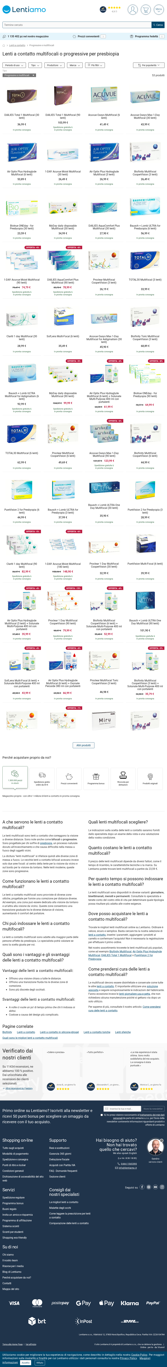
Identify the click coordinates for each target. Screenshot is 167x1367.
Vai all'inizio (31, 1344)
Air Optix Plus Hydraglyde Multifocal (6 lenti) (21, 173)
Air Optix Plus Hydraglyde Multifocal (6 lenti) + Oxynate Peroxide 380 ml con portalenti (62, 683)
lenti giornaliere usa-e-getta (134, 994)
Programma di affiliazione (17, 1220)
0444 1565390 (129, 1163)
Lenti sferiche (123, 1032)
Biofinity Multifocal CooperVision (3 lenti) (145, 173)
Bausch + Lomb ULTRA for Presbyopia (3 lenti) (63, 511)
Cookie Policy (139, 1355)
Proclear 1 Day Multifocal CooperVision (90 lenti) (62, 622)
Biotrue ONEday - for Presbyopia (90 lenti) (145, 395)
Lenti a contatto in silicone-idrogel (59, 1032)
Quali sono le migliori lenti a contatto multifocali (30, 1038)
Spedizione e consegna (15, 1159)
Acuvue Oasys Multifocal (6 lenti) (104, 116)
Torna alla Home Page (12, 1344)
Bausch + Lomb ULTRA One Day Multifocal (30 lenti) (104, 506)
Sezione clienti (57, 1176)
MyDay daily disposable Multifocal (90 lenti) (63, 395)
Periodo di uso (12, 65)
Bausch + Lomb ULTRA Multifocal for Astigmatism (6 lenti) (22, 396)
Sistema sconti (10, 1226)
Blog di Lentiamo (11, 1272)
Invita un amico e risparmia (17, 1214)
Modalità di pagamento (15, 1153)
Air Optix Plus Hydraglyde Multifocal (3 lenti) (104, 173)
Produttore (53, 65)
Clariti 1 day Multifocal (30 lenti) (22, 338)
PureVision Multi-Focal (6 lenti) (145, 563)
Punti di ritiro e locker (14, 1165)
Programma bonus (12, 1203)
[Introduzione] (3, 45)
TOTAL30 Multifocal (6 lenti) (21, 453)
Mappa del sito (10, 1289)
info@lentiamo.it (128, 1167)
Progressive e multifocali (17, 75)
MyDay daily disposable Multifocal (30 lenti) (63, 227)
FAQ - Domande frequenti (63, 1170)
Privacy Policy (128, 1358)
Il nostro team (10, 1260)
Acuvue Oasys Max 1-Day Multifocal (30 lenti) (145, 116)
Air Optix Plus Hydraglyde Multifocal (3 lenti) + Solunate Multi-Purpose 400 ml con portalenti (22, 625)
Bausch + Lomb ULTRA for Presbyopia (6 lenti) (145, 227)
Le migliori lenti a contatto (63, 1202)
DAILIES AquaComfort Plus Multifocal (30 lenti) (104, 227)
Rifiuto (40, 1362)
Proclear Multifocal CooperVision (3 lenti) (104, 281)
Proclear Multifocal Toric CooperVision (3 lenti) (104, 682)
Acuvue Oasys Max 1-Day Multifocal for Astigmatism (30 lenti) (104, 339)
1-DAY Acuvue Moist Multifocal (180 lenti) (63, 565)
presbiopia (46, 843)
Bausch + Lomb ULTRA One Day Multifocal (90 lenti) (145, 622)
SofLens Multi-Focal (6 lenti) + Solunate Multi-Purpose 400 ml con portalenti (22, 683)
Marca (73, 65)
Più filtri (95, 65)
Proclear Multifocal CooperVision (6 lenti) (63, 454)
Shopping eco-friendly (14, 1237)
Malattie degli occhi (60, 1208)
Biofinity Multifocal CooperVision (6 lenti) (145, 454)
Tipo (33, 65)
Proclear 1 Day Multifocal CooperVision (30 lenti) (104, 565)
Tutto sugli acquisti (13, 1148)
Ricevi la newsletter (153, 1108)
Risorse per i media (12, 1266)
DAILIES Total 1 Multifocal (116, 955)
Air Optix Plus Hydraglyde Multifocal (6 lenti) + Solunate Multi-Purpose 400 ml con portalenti (104, 397)
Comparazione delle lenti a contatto (69, 1223)
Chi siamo (8, 1254)
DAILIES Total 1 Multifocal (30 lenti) (21, 116)
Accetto (26, 1362)
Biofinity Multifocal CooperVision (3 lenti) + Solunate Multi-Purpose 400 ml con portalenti (145, 685)
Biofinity (7, 1032)
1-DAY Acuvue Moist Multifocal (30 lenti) (63, 173)
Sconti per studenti (12, 1232)
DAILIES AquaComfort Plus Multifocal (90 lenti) (62, 281)
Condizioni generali (13, 1170)
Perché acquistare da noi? (16, 1277)
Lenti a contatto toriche (97, 1032)
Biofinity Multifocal (120, 951)
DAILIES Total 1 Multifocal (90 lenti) (63, 116)
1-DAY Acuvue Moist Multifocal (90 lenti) (22, 281)
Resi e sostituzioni (59, 1148)
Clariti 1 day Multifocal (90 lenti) (22, 565)
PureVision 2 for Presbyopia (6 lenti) (21, 511)
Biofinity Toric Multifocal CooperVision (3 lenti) (145, 338)
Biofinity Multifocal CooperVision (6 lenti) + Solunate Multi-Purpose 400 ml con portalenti (104, 625)
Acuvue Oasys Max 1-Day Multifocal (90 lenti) (104, 454)
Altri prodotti (83, 745)
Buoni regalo (9, 1209)
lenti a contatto (97, 935)
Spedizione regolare (13, 1197)
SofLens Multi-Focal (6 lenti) (63, 336)
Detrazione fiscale (59, 1159)
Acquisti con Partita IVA (62, 1165)
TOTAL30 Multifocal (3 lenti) (145, 279)
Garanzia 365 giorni (60, 1153)
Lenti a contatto (17, 45)
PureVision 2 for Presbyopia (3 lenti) (145, 511)
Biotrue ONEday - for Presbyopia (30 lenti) (22, 227)
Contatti (6, 1283)
